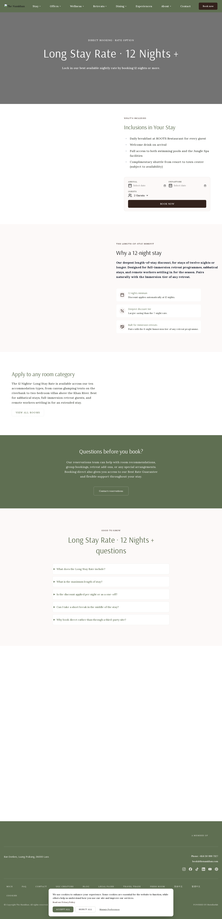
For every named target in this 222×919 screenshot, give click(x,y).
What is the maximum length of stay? (79, 581)
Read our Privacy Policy (64, 902)
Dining (120, 6)
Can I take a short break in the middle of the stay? (88, 607)
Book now (167, 203)
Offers (54, 6)
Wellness (76, 6)
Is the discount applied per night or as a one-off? (87, 594)
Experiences (144, 6)
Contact (185, 6)
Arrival (132, 181)
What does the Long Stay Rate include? (81, 569)
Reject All (85, 909)
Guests (132, 191)
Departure (175, 181)
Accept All (63, 909)
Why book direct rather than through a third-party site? (91, 619)
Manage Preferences (109, 909)
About (165, 6)
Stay (36, 6)
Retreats (98, 6)
